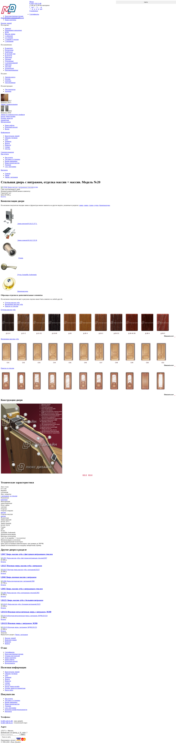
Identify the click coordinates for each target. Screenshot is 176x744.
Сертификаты (9, 652)
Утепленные (9, 61)
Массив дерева (10, 34)
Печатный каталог (11, 127)
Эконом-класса (10, 77)
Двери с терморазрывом (9, 104)
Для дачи (8, 66)
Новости (8, 145)
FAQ (6, 139)
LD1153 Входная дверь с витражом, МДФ (19, 623)
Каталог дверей (6, 23)
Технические (9, 68)
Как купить (5, 154)
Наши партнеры (10, 20)
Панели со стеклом (11, 306)
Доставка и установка (12, 159)
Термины (8, 141)
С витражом (9, 41)
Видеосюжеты (10, 663)
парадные (4, 500)
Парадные (8, 57)
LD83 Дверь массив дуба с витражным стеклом (22, 589)
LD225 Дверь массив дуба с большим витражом (22, 600)
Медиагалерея (6, 122)
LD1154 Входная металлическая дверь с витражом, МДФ (26, 612)
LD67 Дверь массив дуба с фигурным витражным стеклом (27, 554)
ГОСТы (7, 149)
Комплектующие (11, 640)
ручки (96, 205)
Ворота (7, 643)
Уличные (8, 59)
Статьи (7, 147)
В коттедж (8, 55)
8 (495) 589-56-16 (7, 723)
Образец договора (11, 138)
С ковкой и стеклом (12, 39)
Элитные (8, 81)
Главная (7, 173)
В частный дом (10, 54)
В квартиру (9, 48)
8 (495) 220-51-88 (7, 721)
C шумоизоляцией (11, 63)
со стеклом (13, 496)
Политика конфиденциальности (16, 709)
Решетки (8, 642)
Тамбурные (9, 52)
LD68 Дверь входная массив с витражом (18, 577)
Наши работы (9, 125)
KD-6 (90, 475)
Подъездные (9, 50)
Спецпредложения (7, 152)
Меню (31, 2)
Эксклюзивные (10, 82)
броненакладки (104, 205)
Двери (7, 175)
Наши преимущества (12, 163)
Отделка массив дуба (12, 302)
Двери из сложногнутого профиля (13, 114)
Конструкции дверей (12, 136)
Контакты (4, 170)
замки (81, 205)
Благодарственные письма (14, 654)
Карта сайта (9, 690)
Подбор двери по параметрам (15, 688)
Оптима (7, 79)
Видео (7, 129)
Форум (7, 143)
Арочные (8, 91)
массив (3, 512)
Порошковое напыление (13, 30)
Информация (5, 132)
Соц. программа (10, 166)
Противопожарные (11, 70)
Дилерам (8, 165)
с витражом (5, 496)
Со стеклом (9, 38)
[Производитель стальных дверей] (15, 7)
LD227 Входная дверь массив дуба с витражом (21, 566)
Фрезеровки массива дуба (14, 304)
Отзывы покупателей (12, 656)
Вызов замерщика (11, 161)
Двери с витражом (11, 177)
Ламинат (8, 28)
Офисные (8, 65)
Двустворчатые (10, 89)
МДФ (7, 32)
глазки (91, 205)
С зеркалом (9, 36)
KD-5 (85, 475)
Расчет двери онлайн (12, 686)
